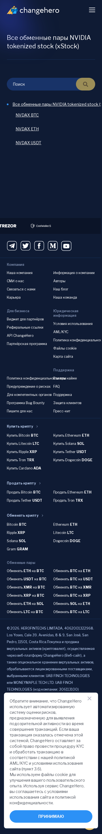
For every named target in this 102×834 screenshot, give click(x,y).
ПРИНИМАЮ (50, 816)
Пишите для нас (20, 411)
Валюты (59, 378)
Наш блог (60, 289)
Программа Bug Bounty (25, 403)
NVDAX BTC (27, 115)
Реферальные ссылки (25, 327)
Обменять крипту (23, 515)
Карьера (14, 297)
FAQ (56, 386)
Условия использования (72, 324)
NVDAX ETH (27, 128)
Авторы (59, 281)
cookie (61, 774)
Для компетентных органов (29, 395)
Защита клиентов (67, 403)
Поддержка (62, 395)
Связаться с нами (21, 289)
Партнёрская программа (27, 344)
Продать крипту (21, 483)
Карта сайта (63, 356)
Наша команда (64, 297)
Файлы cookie (64, 348)
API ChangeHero (20, 335)
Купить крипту (20, 426)
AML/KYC (60, 332)
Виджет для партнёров (25, 319)
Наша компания (20, 273)
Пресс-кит (61, 411)
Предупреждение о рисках (29, 386)
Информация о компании (73, 273)
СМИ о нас (15, 281)
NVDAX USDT (28, 142)
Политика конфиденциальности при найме (42, 378)
